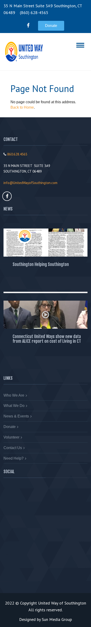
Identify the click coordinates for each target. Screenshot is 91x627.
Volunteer (11, 437)
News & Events (16, 416)
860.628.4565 (17, 154)
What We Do (14, 406)
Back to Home (22, 107)
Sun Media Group (57, 619)
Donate (51, 26)
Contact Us (13, 448)
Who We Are (14, 395)
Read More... (19, 281)
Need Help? (14, 458)
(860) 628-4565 (34, 12)
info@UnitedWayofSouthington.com (30, 183)
